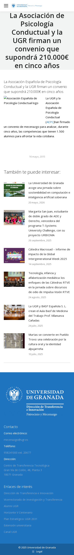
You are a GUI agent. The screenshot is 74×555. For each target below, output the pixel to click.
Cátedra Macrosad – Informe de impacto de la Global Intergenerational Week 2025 (49, 254)
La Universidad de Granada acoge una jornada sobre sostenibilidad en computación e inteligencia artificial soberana (49, 190)
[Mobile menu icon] (6, 5)
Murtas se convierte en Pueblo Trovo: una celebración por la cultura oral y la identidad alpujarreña (48, 342)
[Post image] (14, 189)
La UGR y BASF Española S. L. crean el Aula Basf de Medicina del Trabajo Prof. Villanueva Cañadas (48, 313)
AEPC (50, 122)
